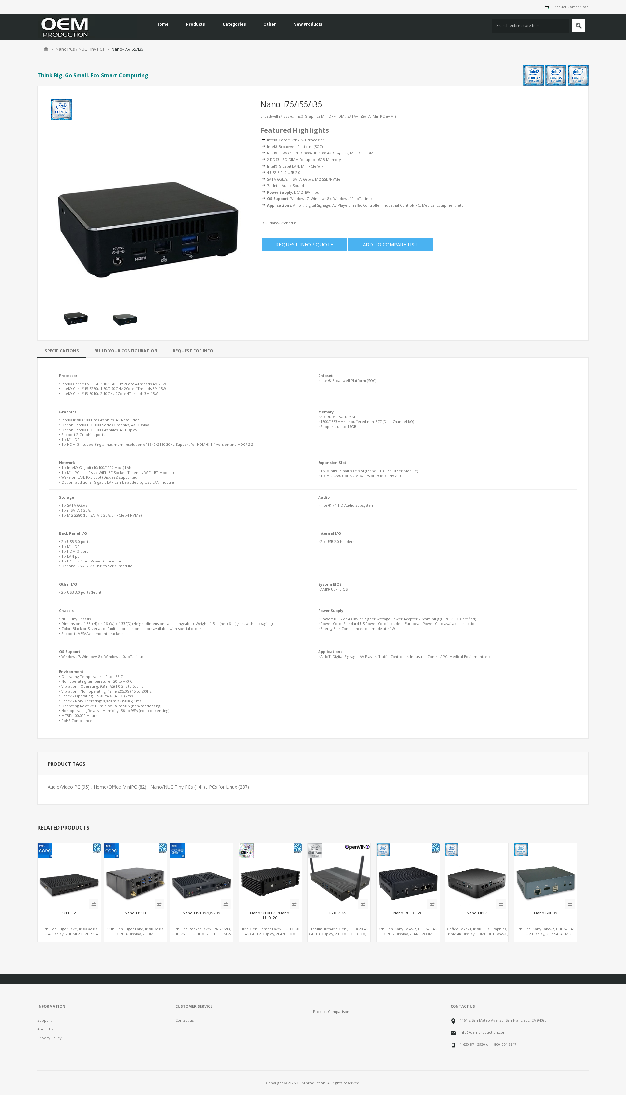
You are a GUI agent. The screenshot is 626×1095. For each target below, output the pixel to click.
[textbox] (530, 26)
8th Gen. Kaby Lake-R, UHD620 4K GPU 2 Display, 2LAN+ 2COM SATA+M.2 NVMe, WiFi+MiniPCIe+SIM (408, 936)
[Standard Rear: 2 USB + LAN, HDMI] (545, 874)
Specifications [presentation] (62, 351)
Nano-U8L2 (477, 913)
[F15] (270, 874)
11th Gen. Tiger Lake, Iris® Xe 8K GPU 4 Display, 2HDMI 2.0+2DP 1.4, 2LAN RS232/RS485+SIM (69, 934)
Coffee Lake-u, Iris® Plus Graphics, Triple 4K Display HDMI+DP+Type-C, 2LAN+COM (477, 934)
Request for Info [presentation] (193, 351)
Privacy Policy (49, 1037)
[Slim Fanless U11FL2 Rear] (69, 874)
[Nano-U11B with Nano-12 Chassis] (135, 874)
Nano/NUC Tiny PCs (171, 787)
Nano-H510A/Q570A (201, 913)
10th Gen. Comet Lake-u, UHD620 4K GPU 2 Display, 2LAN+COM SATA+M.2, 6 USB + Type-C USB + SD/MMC (270, 936)
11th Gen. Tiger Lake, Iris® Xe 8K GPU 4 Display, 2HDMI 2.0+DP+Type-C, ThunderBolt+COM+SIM (135, 936)
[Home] (46, 49)
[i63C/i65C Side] (339, 874)
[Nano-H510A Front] (201, 874)
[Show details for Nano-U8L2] (476, 874)
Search (578, 25)
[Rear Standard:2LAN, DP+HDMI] (408, 874)
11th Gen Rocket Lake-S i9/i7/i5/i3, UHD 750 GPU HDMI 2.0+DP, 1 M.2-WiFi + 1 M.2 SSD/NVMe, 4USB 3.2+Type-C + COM (201, 936)
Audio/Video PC (64, 787)
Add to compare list (390, 244)
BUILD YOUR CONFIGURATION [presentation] (125, 351)
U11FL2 (69, 913)
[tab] (61, 351)
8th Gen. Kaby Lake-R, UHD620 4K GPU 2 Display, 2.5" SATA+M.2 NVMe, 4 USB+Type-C (546, 934)
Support (44, 1020)
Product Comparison (570, 6)
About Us (45, 1029)
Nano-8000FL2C (408, 913)
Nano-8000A (545, 913)
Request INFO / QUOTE (304, 244)
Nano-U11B (135, 913)
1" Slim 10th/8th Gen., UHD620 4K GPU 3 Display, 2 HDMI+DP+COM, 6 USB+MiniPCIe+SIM (339, 934)
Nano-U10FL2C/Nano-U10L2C (270, 915)
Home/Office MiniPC (115, 787)
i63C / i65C (339, 913)
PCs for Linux (223, 787)
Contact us (184, 1020)
